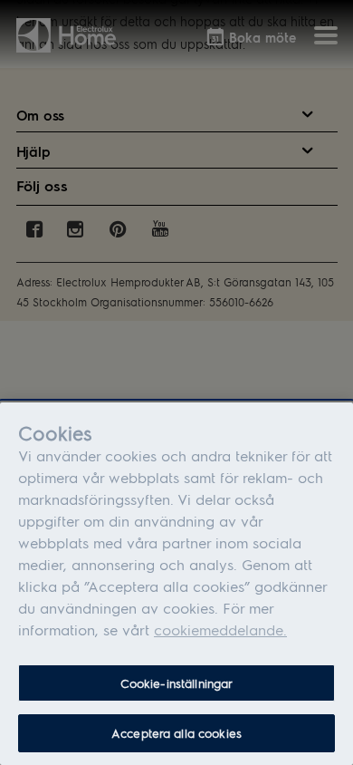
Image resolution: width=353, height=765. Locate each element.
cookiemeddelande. (220, 629)
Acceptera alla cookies (176, 733)
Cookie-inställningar (177, 683)
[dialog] (176, 583)
